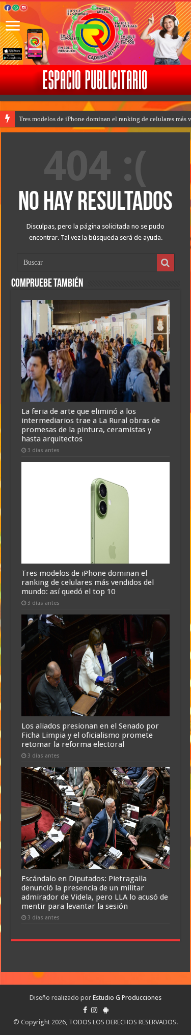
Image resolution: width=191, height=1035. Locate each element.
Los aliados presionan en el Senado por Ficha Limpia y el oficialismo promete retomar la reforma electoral (90, 735)
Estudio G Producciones (127, 997)
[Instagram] (94, 1010)
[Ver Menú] (13, 26)
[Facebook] (85, 1010)
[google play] (106, 1010)
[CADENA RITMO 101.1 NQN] (95, 33)
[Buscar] (165, 262)
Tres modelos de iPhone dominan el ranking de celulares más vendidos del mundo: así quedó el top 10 (87, 582)
